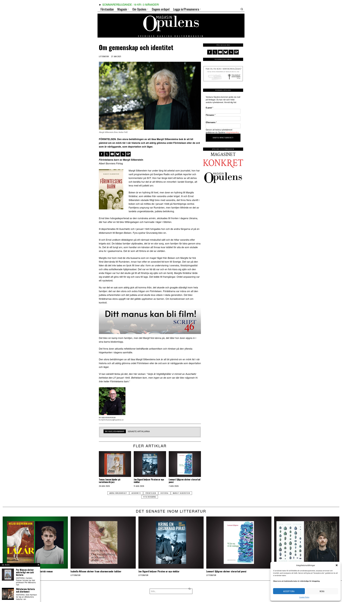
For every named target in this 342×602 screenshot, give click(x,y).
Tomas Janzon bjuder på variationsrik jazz (109, 480)
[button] (336, 565)
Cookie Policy (304, 597)
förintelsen (150, 493)
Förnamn (210, 115)
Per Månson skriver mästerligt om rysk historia (25, 572)
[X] (106, 154)
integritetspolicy (232, 132)
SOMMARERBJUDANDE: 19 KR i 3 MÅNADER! (130, 4)
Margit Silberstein (181, 493)
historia (164, 493)
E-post (209, 107)
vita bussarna (149, 497)
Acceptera (289, 591)
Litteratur (104, 56)
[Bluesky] (117, 154)
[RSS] (123, 154)
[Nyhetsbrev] (128, 154)
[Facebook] (101, 154)
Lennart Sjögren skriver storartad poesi (184, 480)
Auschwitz (136, 493)
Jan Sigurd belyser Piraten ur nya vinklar (149, 480)
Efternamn (211, 122)
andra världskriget (118, 493)
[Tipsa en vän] (112, 154)
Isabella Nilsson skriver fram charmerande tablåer (96, 571)
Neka (322, 591)
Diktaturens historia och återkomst (25, 590)
